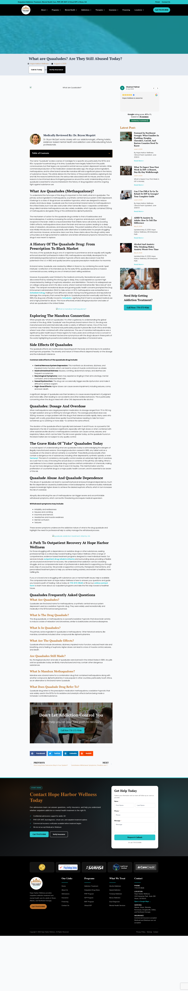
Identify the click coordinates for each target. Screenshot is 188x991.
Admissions (65, 894)
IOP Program (88, 898)
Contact (155, 932)
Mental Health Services (117, 905)
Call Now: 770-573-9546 (138, 307)
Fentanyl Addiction (115, 894)
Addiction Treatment (91, 886)
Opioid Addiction (114, 890)
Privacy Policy (140, 932)
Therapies (99, 10)
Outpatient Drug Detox (92, 890)
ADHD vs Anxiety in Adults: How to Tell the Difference (145, 220)
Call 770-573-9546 (161, 10)
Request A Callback (135, 837)
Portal (157, 2)
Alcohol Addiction (115, 886)
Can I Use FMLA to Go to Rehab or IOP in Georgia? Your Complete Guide (146, 194)
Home (64, 886)
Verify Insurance (59, 834)
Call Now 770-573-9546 (71, 730)
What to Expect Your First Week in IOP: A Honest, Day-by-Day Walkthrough (146, 170)
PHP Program (89, 894)
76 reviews (144, 117)
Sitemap (149, 932)
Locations (138, 10)
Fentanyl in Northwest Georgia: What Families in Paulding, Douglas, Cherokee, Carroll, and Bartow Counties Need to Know (146, 139)
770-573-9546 (137, 842)
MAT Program (89, 901)
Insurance (112, 10)
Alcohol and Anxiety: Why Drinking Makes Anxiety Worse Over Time (146, 247)
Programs (55, 10)
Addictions (85, 10)
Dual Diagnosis (114, 901)
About (43, 10)
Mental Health (70, 10)
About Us (65, 890)
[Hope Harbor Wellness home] (26, 9)
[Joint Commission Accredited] (42, 867)
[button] (109, 153)
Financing (126, 10)
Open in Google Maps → (142, 901)
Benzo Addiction (114, 898)
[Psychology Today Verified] (68, 867)
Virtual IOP (88, 905)
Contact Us (166, 2)
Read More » (139, 161)
